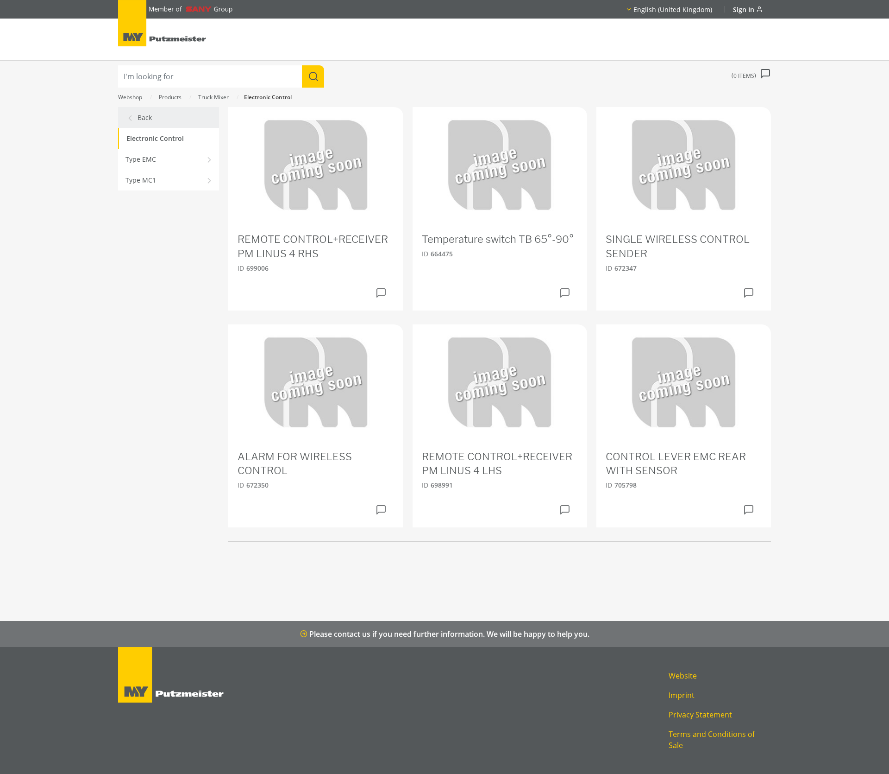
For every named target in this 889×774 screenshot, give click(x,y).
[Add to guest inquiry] (381, 293)
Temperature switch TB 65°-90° (498, 239)
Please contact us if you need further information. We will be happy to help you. (448, 634)
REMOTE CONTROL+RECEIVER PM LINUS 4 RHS (313, 246)
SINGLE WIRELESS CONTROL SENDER (678, 246)
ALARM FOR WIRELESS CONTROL (295, 463)
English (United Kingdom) (672, 9)
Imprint (682, 695)
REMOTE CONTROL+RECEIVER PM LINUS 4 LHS (497, 463)
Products (170, 97)
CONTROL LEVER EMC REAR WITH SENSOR (676, 463)
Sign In (744, 9)
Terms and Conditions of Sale (712, 739)
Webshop (130, 97)
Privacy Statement (700, 715)
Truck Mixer (213, 97)
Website (683, 676)
